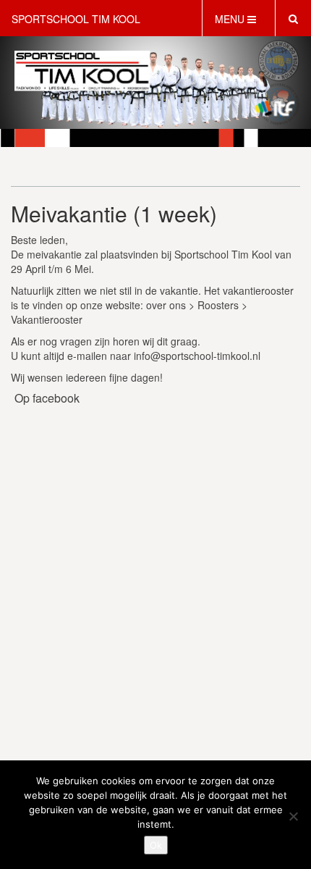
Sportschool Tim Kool (76, 19)
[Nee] (293, 816)
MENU (231, 19)
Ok (156, 845)
